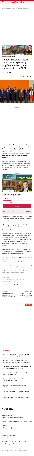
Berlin (16, 279)
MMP (10, 72)
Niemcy (14, 281)
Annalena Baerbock (10, 279)
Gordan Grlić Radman (6, 281)
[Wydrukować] (27, 76)
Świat (13, 56)
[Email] (23, 76)
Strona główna (5, 7)
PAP (8, 277)
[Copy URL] (30, 76)
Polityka (17, 7)
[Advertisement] (17, 27)
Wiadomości (11, 7)
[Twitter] (20, 76)
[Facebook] (16, 76)
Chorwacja (22, 279)
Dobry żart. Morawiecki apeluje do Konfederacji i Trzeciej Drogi (26, 295)
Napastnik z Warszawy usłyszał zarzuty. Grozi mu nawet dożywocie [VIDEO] (8, 295)
